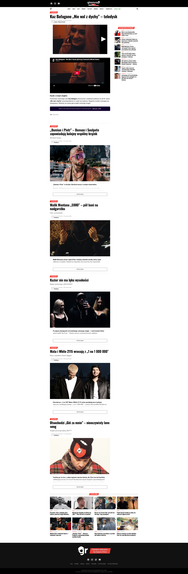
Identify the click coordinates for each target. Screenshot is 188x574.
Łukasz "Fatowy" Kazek (59, 22)
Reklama (82, 564)
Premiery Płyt (109, 9)
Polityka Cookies (102, 564)
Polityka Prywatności (113, 564)
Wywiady (83, 9)
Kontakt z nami (117, 9)
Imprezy (101, 9)
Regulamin (94, 564)
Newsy (69, 9)
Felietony (89, 9)
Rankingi (96, 9)
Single (73, 9)
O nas (71, 564)
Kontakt (88, 564)
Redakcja (56, 142)
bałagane (55, 114)
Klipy (78, 9)
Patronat (76, 564)
